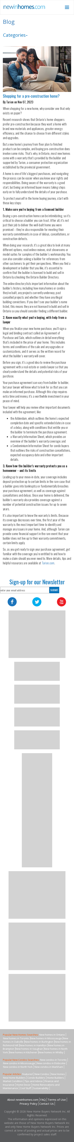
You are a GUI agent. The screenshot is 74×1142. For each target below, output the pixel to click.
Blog (9, 22)
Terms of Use (57, 1099)
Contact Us (46, 1103)
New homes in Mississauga (46, 1038)
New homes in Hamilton (33, 1045)
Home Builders (55, 1077)
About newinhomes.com (22, 1099)
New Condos (42, 1074)
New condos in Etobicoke (51, 1063)
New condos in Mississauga (19, 1063)
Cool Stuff (25, 1088)
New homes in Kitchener (23, 1052)
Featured (27, 1074)
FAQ (43, 1099)
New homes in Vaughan (29, 1048)
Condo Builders (36, 1077)
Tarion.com (48, 563)
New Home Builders (14, 1077)
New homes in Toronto (16, 1038)
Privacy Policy (28, 1103)
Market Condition (13, 1081)
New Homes (58, 1074)
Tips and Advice (34, 1081)
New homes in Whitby (51, 1052)
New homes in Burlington (39, 1041)
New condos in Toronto (53, 1059)
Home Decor (23, 1084)
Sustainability (41, 1088)
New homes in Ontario (52, 1034)
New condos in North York (18, 1067)
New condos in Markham (49, 1067)
